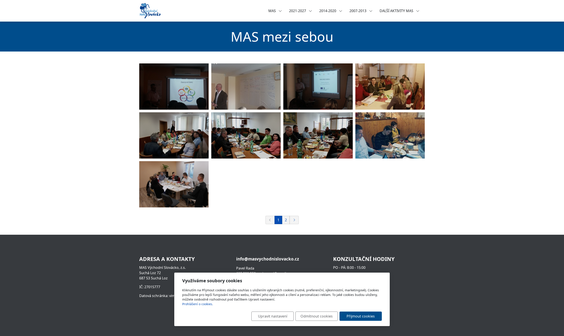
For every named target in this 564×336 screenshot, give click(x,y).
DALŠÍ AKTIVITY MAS (397, 10)
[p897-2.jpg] (174, 184)
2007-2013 (358, 10)
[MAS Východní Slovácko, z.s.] (150, 10)
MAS (272, 10)
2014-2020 (328, 10)
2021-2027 (298, 10)
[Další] (294, 220)
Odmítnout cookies (317, 316)
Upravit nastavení (272, 316)
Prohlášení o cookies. (197, 304)
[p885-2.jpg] (390, 86)
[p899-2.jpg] (246, 86)
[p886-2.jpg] (174, 86)
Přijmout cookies (361, 316)
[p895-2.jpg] (390, 135)
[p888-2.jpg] (246, 135)
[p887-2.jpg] (318, 135)
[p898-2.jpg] (318, 86)
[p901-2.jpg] (174, 135)
